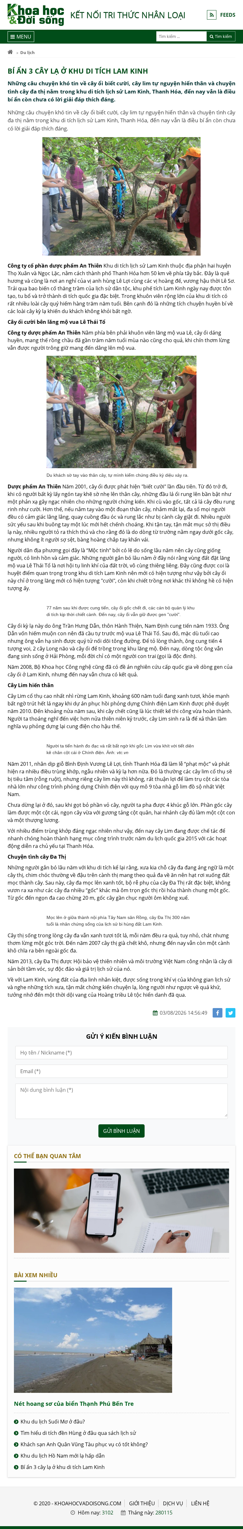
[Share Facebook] (217, 1013)
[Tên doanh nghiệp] (121, 1251)
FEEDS (227, 14)
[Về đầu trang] (234, 612)
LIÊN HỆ (200, 1503)
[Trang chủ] (10, 52)
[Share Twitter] (230, 1013)
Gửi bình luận (121, 1130)
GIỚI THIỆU (142, 1503)
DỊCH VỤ (173, 1503)
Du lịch (27, 52)
